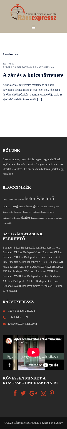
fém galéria (35, 206)
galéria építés (8, 212)
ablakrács (13, 199)
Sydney (58, 422)
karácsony (18, 212)
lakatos (25, 217)
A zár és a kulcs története (33, 75)
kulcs (16, 218)
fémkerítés (48, 207)
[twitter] (23, 394)
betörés (32, 198)
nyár (45, 218)
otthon (50, 218)
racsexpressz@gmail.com (22, 323)
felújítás (22, 207)
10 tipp (6, 199)
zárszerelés (7, 223)
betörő (47, 198)
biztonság (24, 67)
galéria (56, 207)
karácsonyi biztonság (32, 212)
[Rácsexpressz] (33, 12)
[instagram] (43, 394)
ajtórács (21, 199)
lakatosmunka (43, 67)
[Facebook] (15, 394)
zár (60, 218)
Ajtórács (9, 67)
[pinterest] (52, 394)
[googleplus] (33, 394)
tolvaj (56, 218)
